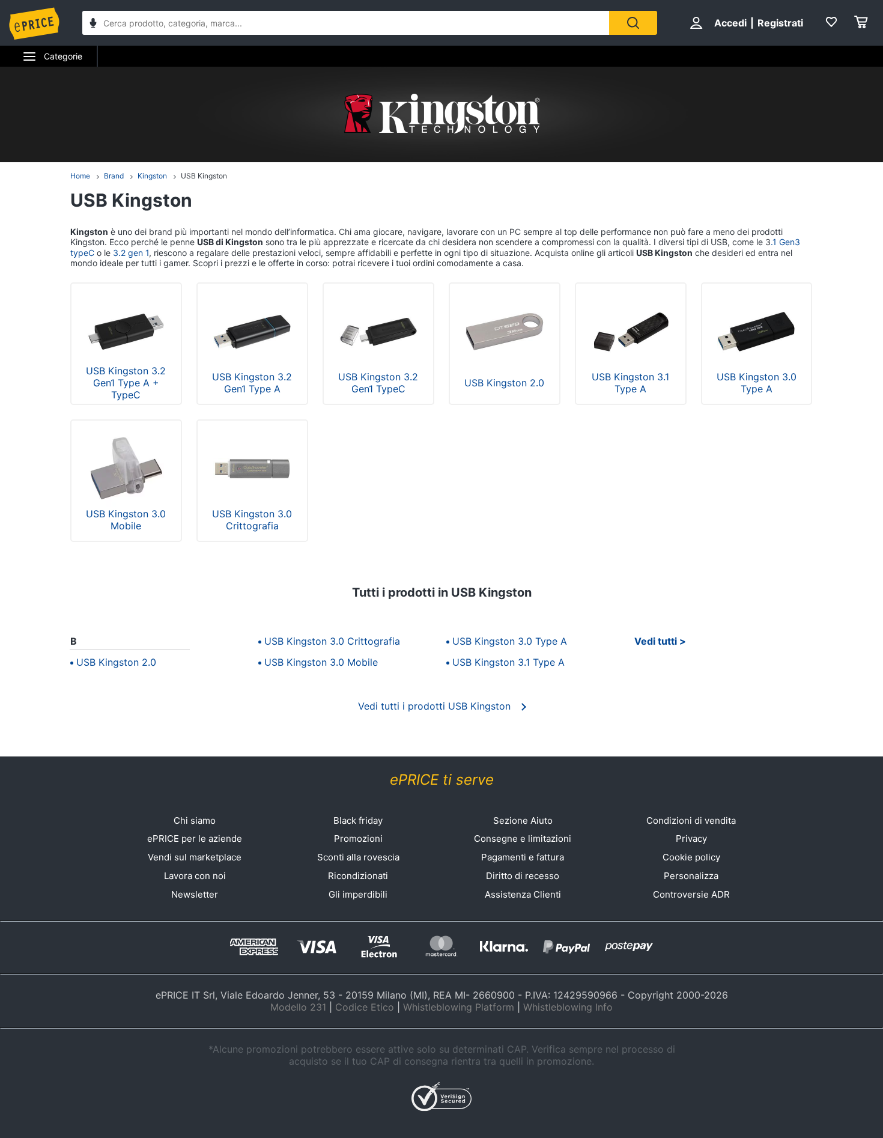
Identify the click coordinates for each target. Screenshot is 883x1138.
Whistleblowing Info (568, 1007)
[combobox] (345, 23)
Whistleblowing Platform (458, 1007)
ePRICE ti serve (442, 779)
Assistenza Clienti (523, 894)
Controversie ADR (691, 894)
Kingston (152, 175)
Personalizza (691, 875)
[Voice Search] (93, 24)
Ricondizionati (358, 875)
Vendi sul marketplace (194, 857)
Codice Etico (364, 1007)
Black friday (358, 820)
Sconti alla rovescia (358, 857)
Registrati (780, 23)
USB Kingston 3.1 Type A (508, 662)
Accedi (730, 23)
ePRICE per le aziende (194, 838)
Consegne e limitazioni (522, 838)
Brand (114, 175)
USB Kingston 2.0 (116, 662)
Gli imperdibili (358, 894)
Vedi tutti (655, 641)
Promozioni (358, 838)
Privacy (691, 838)
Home (80, 175)
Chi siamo (195, 820)
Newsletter (194, 894)
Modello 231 (298, 1007)
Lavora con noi (195, 875)
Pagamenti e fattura (522, 857)
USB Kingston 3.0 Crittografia (332, 641)
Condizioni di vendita (691, 820)
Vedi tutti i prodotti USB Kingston (434, 706)
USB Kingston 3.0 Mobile (321, 662)
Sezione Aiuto (523, 820)
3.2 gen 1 (130, 253)
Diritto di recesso (522, 875)
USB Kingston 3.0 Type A (509, 641)
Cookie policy (691, 857)
